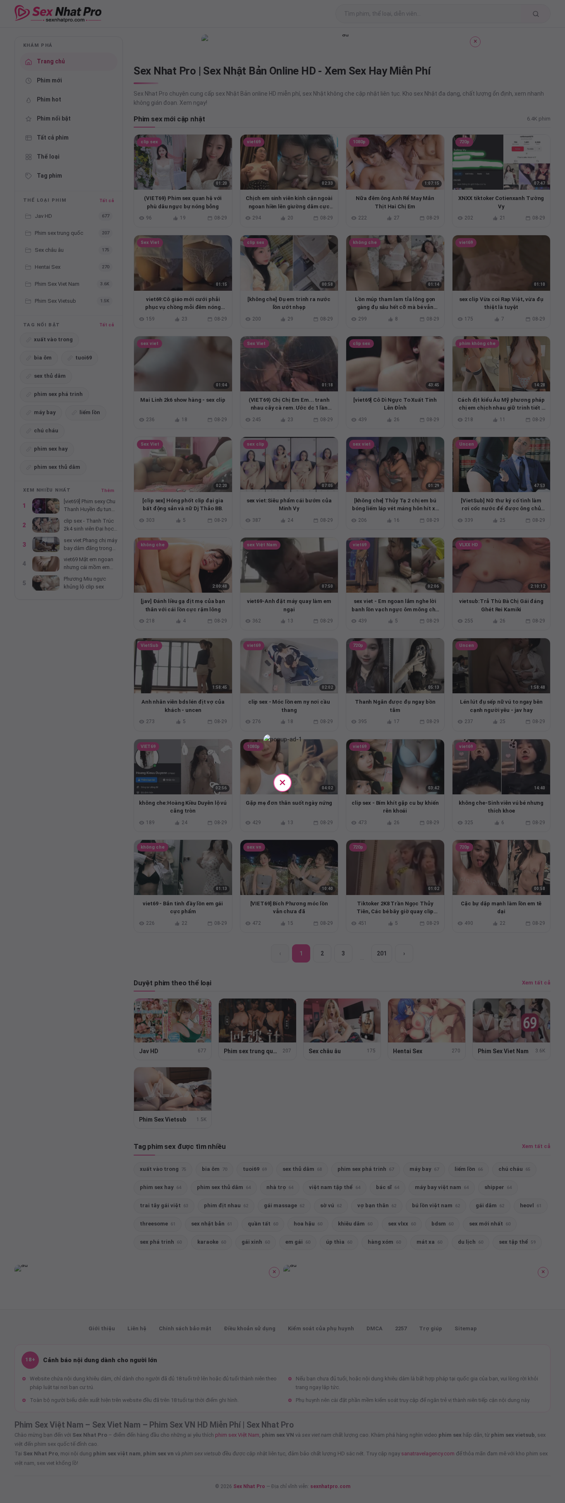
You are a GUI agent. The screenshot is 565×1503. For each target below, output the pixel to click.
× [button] (282, 782)
